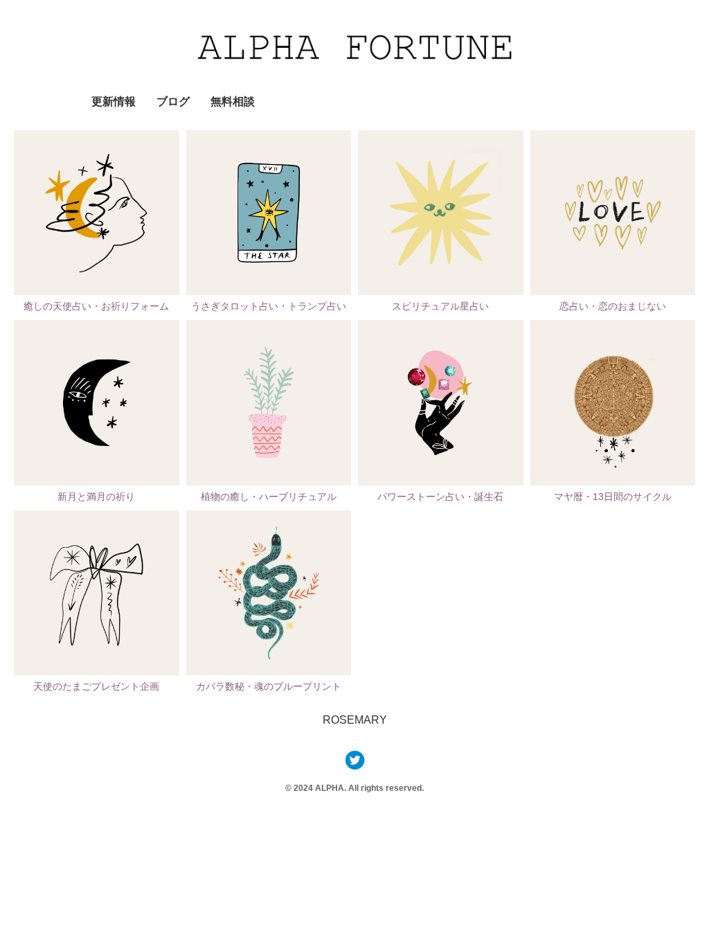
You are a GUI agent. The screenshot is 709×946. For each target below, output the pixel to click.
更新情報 (113, 101)
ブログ (173, 101)
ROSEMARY (355, 720)
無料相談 (232, 101)
